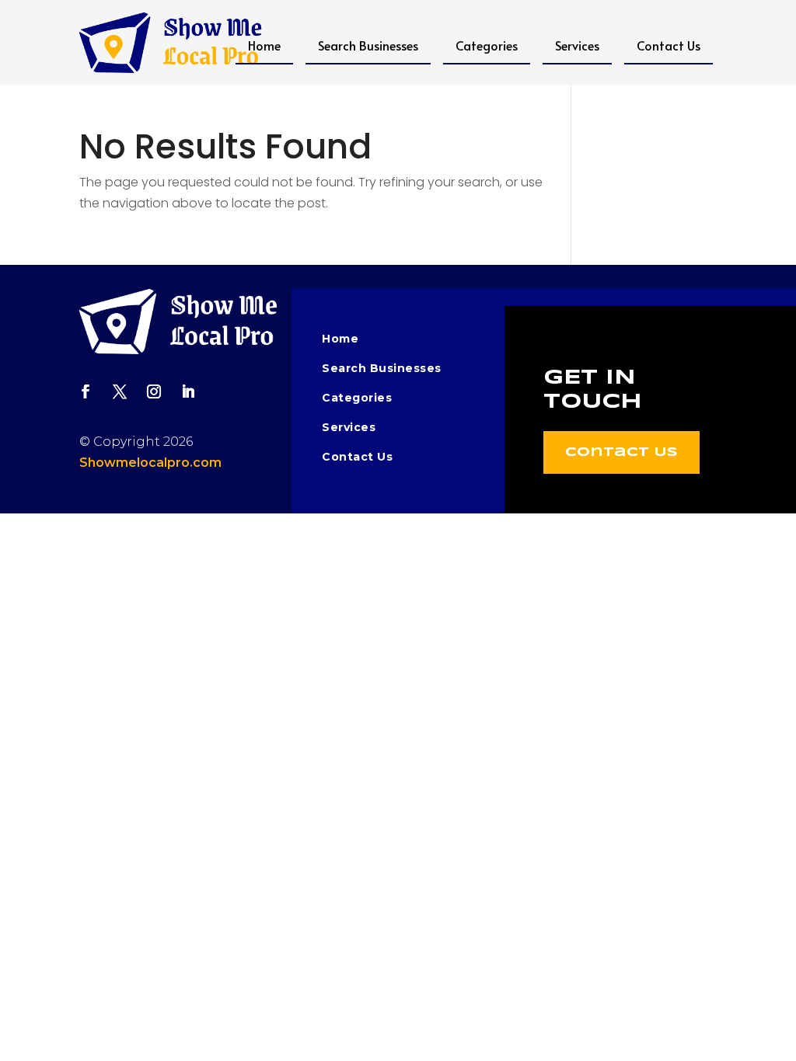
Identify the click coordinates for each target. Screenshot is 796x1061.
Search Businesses (368, 45)
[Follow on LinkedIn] (188, 391)
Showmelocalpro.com (150, 462)
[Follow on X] (120, 391)
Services (577, 45)
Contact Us (668, 45)
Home (264, 45)
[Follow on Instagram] (154, 391)
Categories (487, 45)
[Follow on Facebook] (86, 391)
